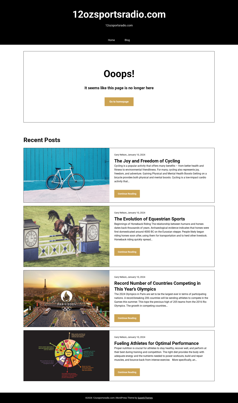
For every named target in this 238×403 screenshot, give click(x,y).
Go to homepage (119, 101)
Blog (127, 40)
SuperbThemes (145, 398)
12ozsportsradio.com (119, 14)
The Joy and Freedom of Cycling (147, 161)
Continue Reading (127, 193)
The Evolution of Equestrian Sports (149, 219)
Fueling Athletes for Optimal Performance (156, 343)
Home (111, 40)
